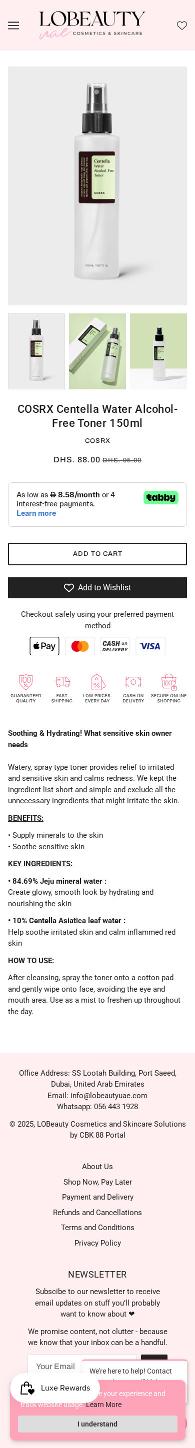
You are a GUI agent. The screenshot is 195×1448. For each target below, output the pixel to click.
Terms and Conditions (97, 1227)
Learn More (104, 1405)
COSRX (97, 440)
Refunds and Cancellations (97, 1212)
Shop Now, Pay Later (98, 1182)
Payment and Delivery (98, 1197)
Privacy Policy (97, 1243)
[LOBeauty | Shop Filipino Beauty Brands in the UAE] (92, 24)
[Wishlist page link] (182, 25)
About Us (97, 1166)
